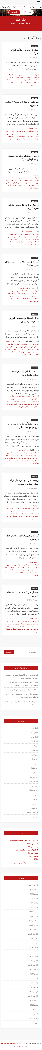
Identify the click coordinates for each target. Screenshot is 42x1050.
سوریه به (22, 570)
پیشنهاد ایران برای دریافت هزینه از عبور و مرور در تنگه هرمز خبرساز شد (21, 695)
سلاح (18, 298)
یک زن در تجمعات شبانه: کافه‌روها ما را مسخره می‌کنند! (21, 703)
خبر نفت (35, 799)
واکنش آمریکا (13, 404)
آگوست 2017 (33, 965)
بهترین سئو (33, 856)
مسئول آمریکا (11, 185)
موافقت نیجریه (21, 139)
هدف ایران (12, 352)
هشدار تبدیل (17, 629)
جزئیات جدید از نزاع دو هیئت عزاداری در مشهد (22, 690)
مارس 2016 (33, 1018)
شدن (34, 629)
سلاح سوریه (32, 301)
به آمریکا (11, 75)
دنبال (5, 567)
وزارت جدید (28, 244)
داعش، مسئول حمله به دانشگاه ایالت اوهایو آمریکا (23, 157)
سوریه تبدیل (10, 626)
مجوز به (16, 460)
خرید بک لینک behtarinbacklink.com (24, 840)
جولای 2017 (33, 969)
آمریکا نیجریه (21, 131)
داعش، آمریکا (29, 183)
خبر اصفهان (34, 750)
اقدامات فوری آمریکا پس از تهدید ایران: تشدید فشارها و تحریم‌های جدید (22, 676)
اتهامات (27, 234)
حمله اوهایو (28, 180)
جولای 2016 (33, 1001)
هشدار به (27, 629)
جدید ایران (14, 455)
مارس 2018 (33, 938)
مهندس (35, 817)
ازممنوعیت (32, 347)
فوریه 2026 (34, 898)
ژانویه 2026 (34, 903)
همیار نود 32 (33, 853)
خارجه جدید (17, 237)
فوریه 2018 (34, 943)
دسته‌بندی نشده (32, 812)
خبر (34, 82)
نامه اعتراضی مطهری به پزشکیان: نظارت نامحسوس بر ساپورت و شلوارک (23, 683)
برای (22, 455)
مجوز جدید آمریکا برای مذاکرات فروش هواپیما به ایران (23, 425)
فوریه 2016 (34, 1023)
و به (8, 516)
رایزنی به (25, 513)
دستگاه (12, 82)
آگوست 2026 (33, 885)
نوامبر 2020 (33, 925)
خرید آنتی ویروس (21, 863)
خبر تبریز (35, 755)
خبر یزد (35, 803)
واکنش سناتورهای (24, 407)
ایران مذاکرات (31, 455)
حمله (12, 177)
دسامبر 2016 (33, 987)
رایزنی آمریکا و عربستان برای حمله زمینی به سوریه (24, 482)
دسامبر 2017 (33, 952)
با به (27, 134)
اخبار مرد (34, 737)
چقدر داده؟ (11, 293)
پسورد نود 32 (33, 847)
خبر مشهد (34, 795)
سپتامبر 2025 (33, 921)
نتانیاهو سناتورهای (26, 404)
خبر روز (19, 82)
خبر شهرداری (33, 781)
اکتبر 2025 (34, 916)
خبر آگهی (34, 741)
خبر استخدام (33, 746)
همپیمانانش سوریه (20, 572)
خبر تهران (34, 759)
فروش (34, 460)
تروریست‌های (22, 293)
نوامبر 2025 (33, 912)
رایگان (35, 859)
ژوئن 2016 (34, 1005)
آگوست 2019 (33, 934)
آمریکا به (36, 75)
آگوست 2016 (33, 996)
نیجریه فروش (9, 139)
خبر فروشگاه (33, 790)
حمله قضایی (9, 80)
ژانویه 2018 (34, 947)
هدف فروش (27, 354)
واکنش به (29, 242)
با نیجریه (20, 134)
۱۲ (38, 131)
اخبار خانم (34, 728)
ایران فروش (30, 349)
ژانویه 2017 (34, 983)
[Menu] (38, 2)
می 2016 (34, 1009)
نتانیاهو (16, 401)
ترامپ (29, 77)
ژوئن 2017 (34, 974)
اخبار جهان (21, 20)
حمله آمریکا (28, 80)
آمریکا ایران (35, 344)
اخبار (28, 75)
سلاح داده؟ (10, 298)
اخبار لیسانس (33, 732)
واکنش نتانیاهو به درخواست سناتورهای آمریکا (25, 373)
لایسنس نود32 (32, 844)
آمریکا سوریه (15, 291)
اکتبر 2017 (34, 961)
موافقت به (11, 136)
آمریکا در (27, 565)
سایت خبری (21, 136)
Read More (34, 128)
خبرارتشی (34, 808)
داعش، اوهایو (17, 183)
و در (10, 572)
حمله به (18, 80)
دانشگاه (31, 185)
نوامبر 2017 (33, 956)
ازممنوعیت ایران (20, 347)
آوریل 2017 (34, 978)
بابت (34, 624)
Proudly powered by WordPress (13, 1043)
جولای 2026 (33, 890)
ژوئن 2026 (34, 894)
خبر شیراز (34, 786)
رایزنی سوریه (14, 513)
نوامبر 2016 (33, 992)
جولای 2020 (33, 930)
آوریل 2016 (34, 1014)
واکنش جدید (19, 242)
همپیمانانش (12, 570)
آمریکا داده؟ (26, 291)
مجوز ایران (25, 460)
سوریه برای (24, 516)
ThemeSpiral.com (22, 1046)
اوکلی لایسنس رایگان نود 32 (27, 850)
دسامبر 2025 (33, 907)
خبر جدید (34, 46)
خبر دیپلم (35, 772)
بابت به (27, 624)
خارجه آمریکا (28, 237)
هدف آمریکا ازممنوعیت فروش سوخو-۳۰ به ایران (24, 319)
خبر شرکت (34, 777)
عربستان (15, 516)
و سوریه (33, 518)
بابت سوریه (18, 624)
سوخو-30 (22, 352)
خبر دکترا (34, 768)
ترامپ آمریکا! (20, 77)
